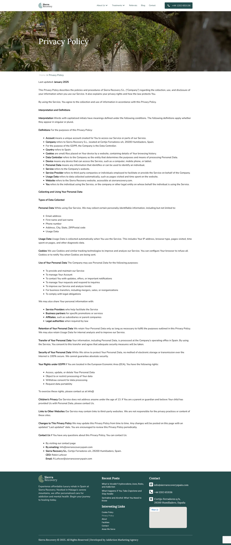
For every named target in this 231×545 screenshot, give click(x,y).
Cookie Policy (107, 512)
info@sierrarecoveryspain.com (171, 484)
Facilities (105, 522)
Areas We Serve (108, 529)
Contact (105, 526)
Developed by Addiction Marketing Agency (114, 539)
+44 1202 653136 (163, 492)
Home (42, 75)
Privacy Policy (108, 516)
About (104, 519)
